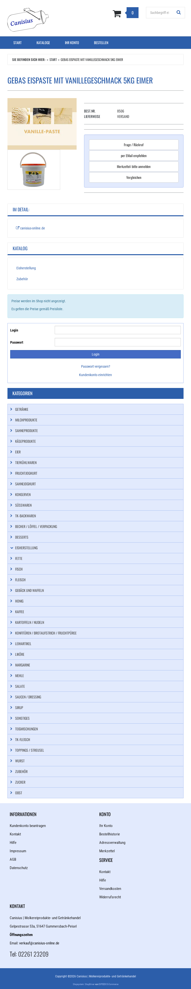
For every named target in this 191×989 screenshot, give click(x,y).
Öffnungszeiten (21, 935)
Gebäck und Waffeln (29, 590)
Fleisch (20, 579)
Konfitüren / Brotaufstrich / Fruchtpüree (46, 632)
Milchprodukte (26, 419)
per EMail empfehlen (133, 155)
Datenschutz (19, 868)
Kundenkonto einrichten (95, 375)
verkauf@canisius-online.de (39, 943)
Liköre (19, 654)
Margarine (22, 664)
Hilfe (13, 842)
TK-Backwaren (25, 515)
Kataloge (43, 42)
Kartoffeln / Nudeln (29, 622)
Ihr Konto (72, 42)
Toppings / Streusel (29, 750)
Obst (18, 792)
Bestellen (101, 42)
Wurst (20, 760)
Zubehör (22, 279)
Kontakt (15, 834)
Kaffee (19, 611)
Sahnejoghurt (25, 483)
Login (14, 330)
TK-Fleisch (22, 739)
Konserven (23, 494)
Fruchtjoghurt (26, 473)
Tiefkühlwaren (26, 462)
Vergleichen (133, 177)
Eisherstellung (26, 268)
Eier (18, 451)
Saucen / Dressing (28, 696)
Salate (20, 686)
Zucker (20, 782)
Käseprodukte (25, 441)
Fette (18, 558)
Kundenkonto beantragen (28, 826)
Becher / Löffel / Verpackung (36, 526)
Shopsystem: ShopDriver (84, 984)
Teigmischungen (26, 728)
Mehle (19, 675)
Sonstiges (22, 718)
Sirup (19, 707)
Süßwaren (23, 505)
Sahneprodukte (26, 430)
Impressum (18, 851)
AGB (13, 859)
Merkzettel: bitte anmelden (133, 166)
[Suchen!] (179, 12)
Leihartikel (23, 643)
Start (17, 42)
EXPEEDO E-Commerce (108, 984)
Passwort (16, 342)
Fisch (19, 569)
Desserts (21, 537)
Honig (19, 601)
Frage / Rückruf (133, 144)
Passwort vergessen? (95, 366)
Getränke (21, 409)
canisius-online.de (32, 228)
